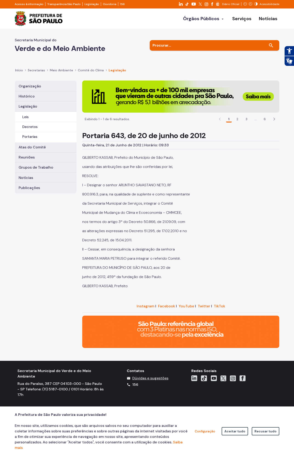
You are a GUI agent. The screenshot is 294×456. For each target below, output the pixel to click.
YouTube (186, 306)
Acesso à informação (29, 4)
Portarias (29, 136)
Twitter (204, 306)
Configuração (205, 431)
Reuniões (27, 157)
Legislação (92, 4)
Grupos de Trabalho (36, 167)
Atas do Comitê (32, 147)
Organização (30, 86)
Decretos (30, 127)
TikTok (219, 306)
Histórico (27, 96)
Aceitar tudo (234, 431)
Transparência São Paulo (64, 4)
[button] (274, 119)
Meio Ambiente (61, 70)
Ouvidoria (109, 4)
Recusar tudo (265, 431)
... (255, 119)
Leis (25, 117)
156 (122, 4)
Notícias (26, 177)
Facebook (166, 306)
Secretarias (36, 70)
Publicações (29, 187)
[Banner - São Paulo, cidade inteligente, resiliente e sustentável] (180, 331)
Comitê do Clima (91, 70)
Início (19, 70)
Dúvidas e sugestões (150, 378)
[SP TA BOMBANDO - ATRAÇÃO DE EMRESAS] (180, 96)
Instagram (145, 306)
